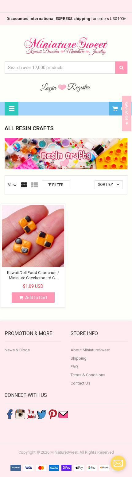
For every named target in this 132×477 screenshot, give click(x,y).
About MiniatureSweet (90, 350)
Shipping (79, 358)
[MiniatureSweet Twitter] (42, 414)
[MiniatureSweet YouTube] (31, 414)
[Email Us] (63, 414)
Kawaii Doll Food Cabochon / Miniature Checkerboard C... (33, 275)
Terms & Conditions (88, 375)
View (12, 184)
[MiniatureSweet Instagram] (20, 414)
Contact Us (80, 383)
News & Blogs (17, 350)
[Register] (79, 87)
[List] (34, 185)
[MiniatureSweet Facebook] (9, 414)
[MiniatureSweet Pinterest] (52, 414)
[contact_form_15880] (118, 463)
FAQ (74, 366)
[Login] (49, 87)
